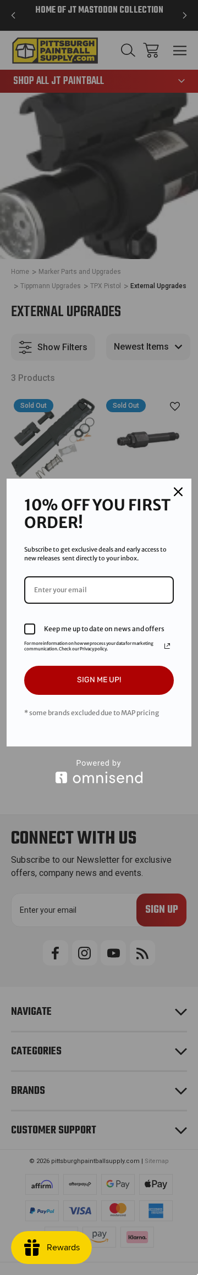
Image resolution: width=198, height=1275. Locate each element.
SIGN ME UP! (99, 679)
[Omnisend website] (99, 771)
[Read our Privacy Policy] (167, 646)
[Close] (178, 492)
